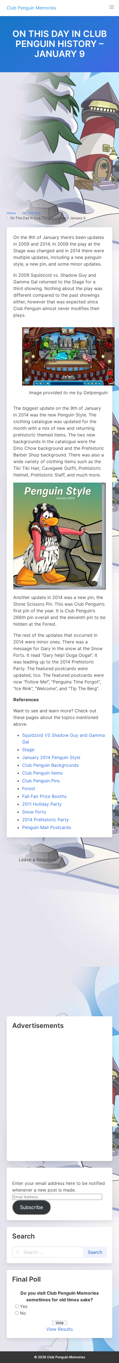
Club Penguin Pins (41, 780)
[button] (112, 7)
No (23, 1313)
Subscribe (31, 1207)
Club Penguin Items (42, 773)
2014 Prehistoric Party (45, 819)
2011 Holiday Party (42, 804)
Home (11, 213)
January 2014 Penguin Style (51, 757)
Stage (28, 749)
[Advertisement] (59, 134)
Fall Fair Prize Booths (44, 796)
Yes (23, 1306)
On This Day (31, 213)
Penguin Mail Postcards (46, 827)
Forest (28, 788)
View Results (59, 1329)
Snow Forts (34, 812)
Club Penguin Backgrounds (50, 765)
